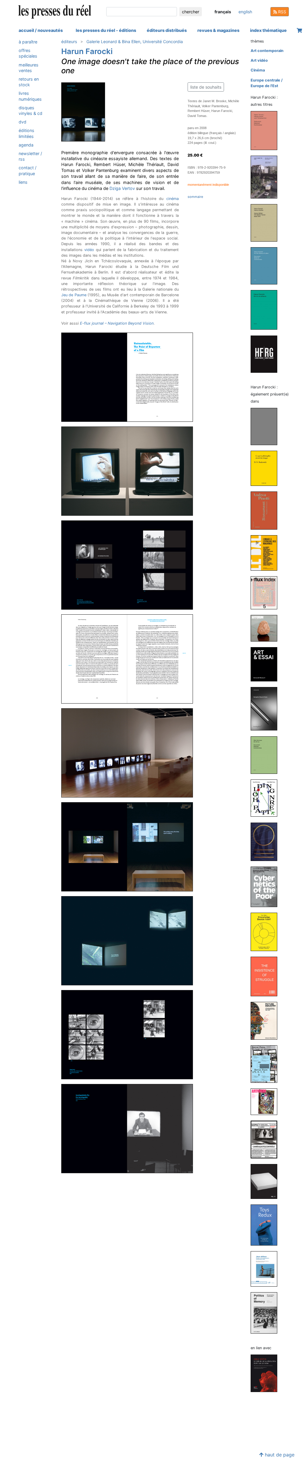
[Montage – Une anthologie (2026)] (266, 426)
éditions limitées (26, 133)
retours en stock (29, 81)
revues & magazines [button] (218, 30)
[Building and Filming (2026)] (266, 130)
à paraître (28, 41)
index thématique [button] (268, 30)
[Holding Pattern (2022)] (266, 798)
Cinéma (258, 70)
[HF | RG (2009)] (266, 353)
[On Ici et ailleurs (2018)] (266, 309)
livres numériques (30, 96)
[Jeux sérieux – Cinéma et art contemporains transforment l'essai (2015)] (266, 1268)
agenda (26, 144)
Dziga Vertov (122, 188)
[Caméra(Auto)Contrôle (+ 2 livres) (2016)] (266, 1139)
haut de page (278, 1455)
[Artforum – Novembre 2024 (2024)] (266, 628)
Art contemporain (267, 50)
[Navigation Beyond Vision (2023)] (266, 708)
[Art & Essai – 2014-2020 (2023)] (266, 664)
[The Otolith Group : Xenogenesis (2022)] (266, 841)
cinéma (172, 198)
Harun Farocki (87, 51)
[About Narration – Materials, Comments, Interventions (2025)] (266, 177)
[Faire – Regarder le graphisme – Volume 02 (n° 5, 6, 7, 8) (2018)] (266, 1064)
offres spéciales (28, 53)
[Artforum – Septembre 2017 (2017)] (266, 1101)
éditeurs (69, 41)
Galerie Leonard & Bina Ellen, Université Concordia (134, 41)
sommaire (195, 197)
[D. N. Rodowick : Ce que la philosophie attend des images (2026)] (266, 468)
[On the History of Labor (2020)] (266, 265)
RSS (281, 11)
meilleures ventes (28, 67)
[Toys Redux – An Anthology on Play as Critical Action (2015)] (266, 1225)
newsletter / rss (30, 156)
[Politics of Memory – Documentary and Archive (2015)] (266, 1312)
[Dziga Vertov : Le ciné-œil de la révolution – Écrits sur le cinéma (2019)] (266, 1373)
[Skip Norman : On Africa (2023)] (266, 755)
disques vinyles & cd (30, 110)
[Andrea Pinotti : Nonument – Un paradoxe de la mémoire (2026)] (266, 510)
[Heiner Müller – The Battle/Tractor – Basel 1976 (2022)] (266, 222)
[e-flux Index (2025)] (266, 592)
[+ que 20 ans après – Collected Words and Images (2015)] (266, 1181)
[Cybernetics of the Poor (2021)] (266, 886)
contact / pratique (27, 170)
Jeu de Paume (73, 295)
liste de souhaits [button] (205, 86)
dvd (22, 121)
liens (23, 182)
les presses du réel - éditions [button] (106, 30)
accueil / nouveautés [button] (41, 30)
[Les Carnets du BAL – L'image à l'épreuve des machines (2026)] (266, 552)
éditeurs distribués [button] (167, 30)
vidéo (89, 250)
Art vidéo (259, 60)
